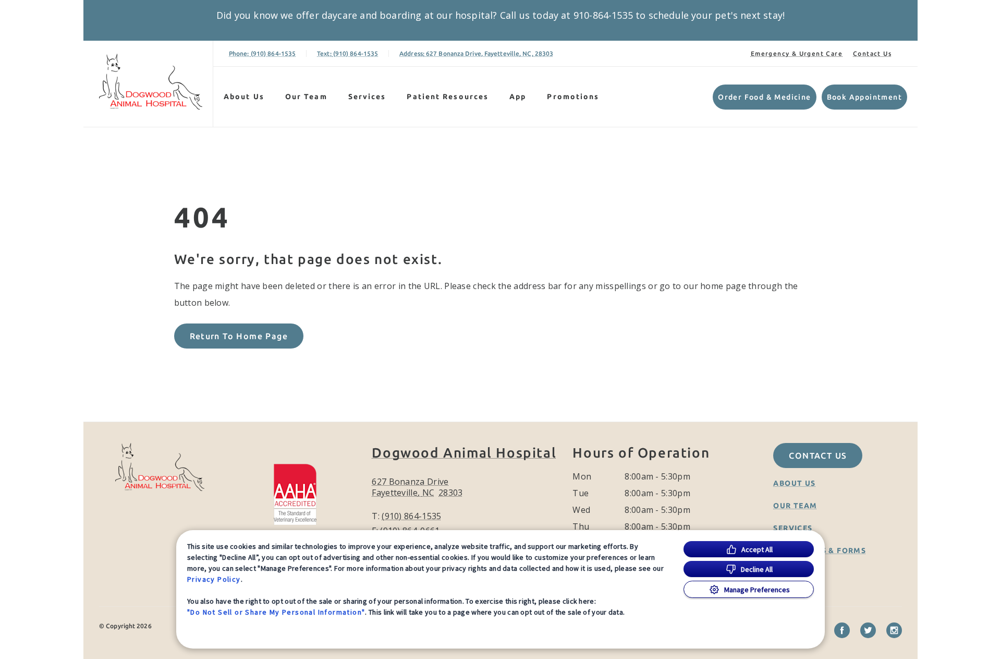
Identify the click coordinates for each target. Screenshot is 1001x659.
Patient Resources (448, 96)
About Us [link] (794, 483)
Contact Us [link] (872, 53)
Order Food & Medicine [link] (764, 97)
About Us (244, 96)
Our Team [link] (306, 96)
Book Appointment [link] (864, 97)
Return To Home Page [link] (239, 336)
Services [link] (367, 96)
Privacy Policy (214, 579)
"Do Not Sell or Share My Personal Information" (276, 612)
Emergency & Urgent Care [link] (797, 53)
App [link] (517, 96)
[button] (300, 493)
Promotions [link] (573, 96)
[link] (150, 81)
